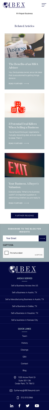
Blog (24, 370)
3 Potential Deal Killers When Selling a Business (24, 125)
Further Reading (24, 216)
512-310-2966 (27, 397)
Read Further (16, 84)
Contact (24, 363)
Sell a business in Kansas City (24, 320)
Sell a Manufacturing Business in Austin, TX (24, 299)
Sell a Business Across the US (24, 285)
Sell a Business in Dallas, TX (24, 306)
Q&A (24, 356)
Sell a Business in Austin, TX (24, 292)
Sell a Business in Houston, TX (24, 313)
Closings (24, 350)
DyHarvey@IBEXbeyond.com (27, 390)
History (24, 343)
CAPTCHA (8, 245)
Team (24, 336)
